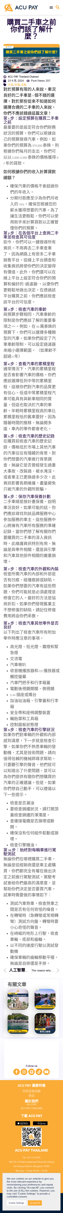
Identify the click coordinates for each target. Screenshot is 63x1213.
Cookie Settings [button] (16, 1203)
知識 (17, 84)
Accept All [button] (35, 1203)
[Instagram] (24, 1072)
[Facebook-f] (16, 1072)
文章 (10, 84)
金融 (23, 84)
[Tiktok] (39, 1072)
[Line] (31, 1072)
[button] (51, 7)
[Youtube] (46, 1072)
